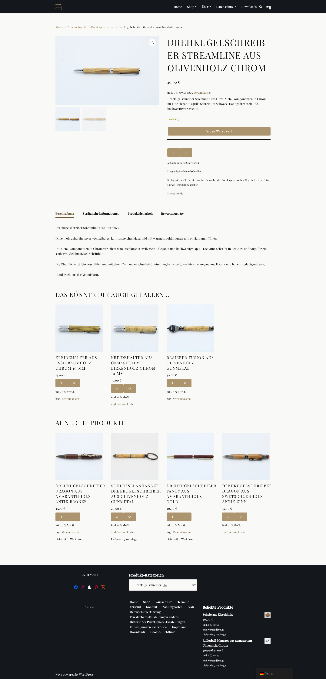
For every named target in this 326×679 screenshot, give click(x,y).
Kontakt (151, 607)
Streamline (198, 180)
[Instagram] (82, 587)
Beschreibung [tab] (64, 213)
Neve (58, 674)
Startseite (61, 27)
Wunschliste (163, 602)
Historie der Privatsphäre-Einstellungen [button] (157, 622)
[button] (196, 6)
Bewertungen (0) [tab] (172, 213)
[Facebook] (76, 587)
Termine (183, 602)
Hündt (171, 184)
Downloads (249, 7)
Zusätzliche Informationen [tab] (101, 213)
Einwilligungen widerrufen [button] (148, 627)
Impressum (179, 627)
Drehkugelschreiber (103, 27)
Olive (266, 180)
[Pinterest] (96, 587)
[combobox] (163, 585)
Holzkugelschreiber (187, 184)
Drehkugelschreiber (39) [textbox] (163, 585)
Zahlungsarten (172, 607)
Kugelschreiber (253, 180)
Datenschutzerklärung (145, 612)
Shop (146, 602)
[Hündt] (59, 6)
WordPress (86, 674)
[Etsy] (103, 587)
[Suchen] (260, 6)
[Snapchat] (89, 587)
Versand (135, 607)
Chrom (187, 180)
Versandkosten (202, 92)
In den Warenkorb (219, 131)
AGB (191, 607)
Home (178, 7)
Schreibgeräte (79, 27)
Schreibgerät (213, 180)
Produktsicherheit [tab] (140, 213)
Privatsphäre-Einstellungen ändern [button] (154, 617)
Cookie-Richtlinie (162, 632)
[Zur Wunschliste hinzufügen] (186, 152)
